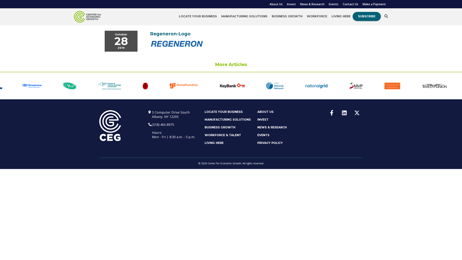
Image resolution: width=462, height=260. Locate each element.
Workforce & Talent (223, 135)
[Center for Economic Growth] (87, 17)
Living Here (341, 16)
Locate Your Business (198, 16)
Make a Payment (374, 4)
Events (333, 4)
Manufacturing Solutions (244, 16)
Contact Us (350, 4)
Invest (291, 4)
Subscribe (366, 16)
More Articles (231, 64)
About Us (276, 4)
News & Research (312, 4)
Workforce (317, 16)
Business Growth (287, 16)
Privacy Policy (270, 143)
